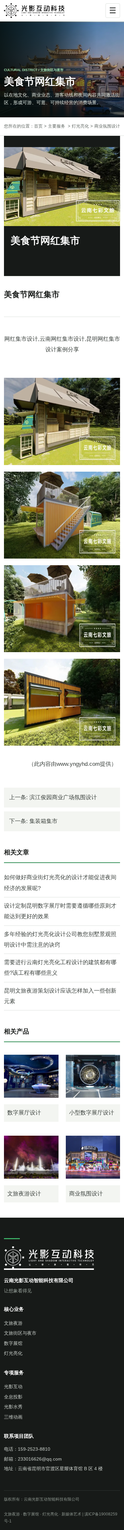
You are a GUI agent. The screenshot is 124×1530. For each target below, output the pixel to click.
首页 (38, 126)
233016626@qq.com (40, 1459)
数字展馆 (13, 1343)
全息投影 (13, 1396)
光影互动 (13, 1386)
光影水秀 (13, 1406)
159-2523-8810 (34, 1449)
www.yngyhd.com (78, 764)
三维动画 (13, 1417)
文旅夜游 (13, 1323)
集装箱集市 (43, 821)
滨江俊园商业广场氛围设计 (63, 797)
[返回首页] (38, 10)
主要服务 (56, 126)
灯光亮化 (80, 126)
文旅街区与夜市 (20, 1333)
